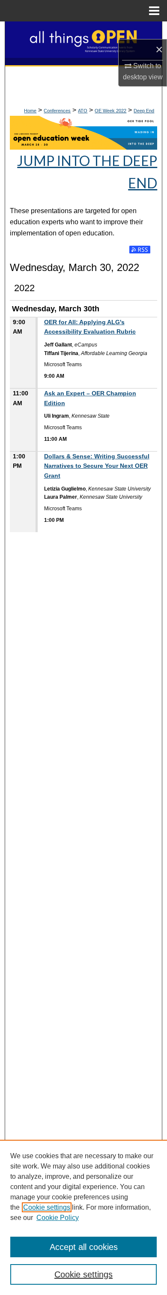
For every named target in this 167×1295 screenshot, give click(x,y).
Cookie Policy (57, 1217)
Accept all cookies (84, 1247)
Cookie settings (46, 1207)
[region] (83, 1217)
